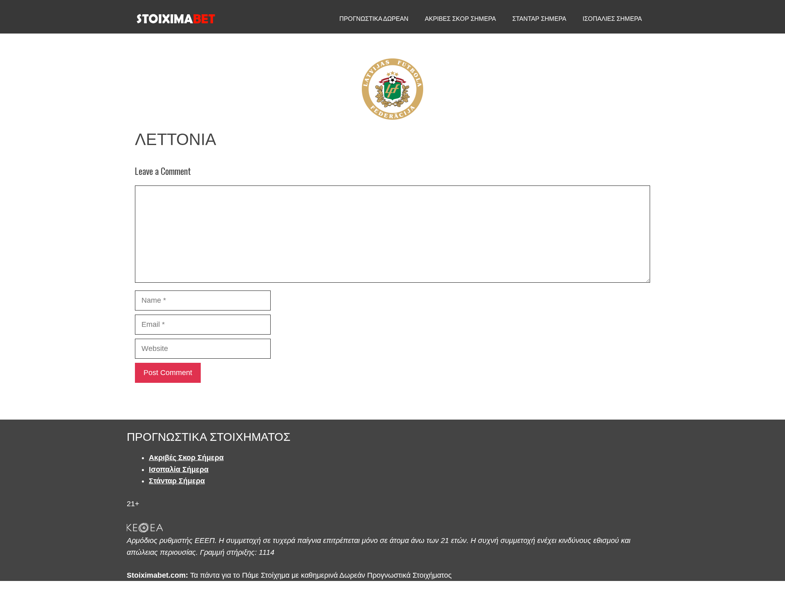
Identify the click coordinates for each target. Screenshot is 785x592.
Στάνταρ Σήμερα (177, 481)
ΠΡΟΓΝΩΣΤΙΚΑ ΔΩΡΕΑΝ (373, 18)
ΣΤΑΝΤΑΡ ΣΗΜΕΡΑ (539, 18)
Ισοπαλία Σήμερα (179, 469)
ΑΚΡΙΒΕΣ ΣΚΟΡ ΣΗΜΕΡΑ (460, 18)
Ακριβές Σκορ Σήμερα (186, 457)
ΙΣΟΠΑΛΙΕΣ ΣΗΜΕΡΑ (612, 18)
